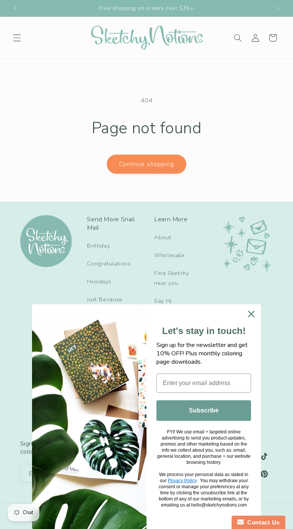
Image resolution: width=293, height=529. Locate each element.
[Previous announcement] (15, 8)
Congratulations (108, 263)
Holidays (99, 281)
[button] (17, 37)
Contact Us (262, 522)
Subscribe (204, 410)
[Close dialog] (251, 314)
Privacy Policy (182, 480)
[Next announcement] (277, 8)
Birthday (98, 245)
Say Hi (163, 301)
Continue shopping (146, 164)
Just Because (105, 299)
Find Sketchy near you (171, 278)
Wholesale (169, 255)
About (162, 237)
